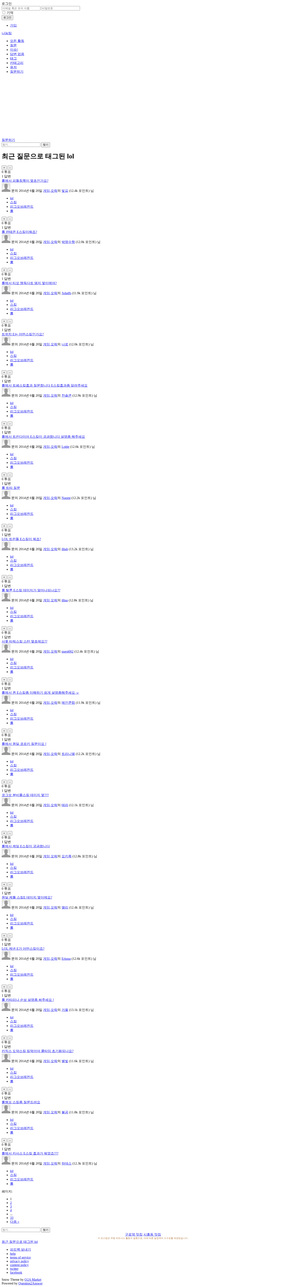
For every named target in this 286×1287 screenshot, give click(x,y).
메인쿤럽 (68, 702)
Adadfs (66, 293)
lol (11, 198)
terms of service (20, 1257)
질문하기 (16, 71)
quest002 (67, 651)
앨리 (65, 907)
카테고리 (16, 63)
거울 (65, 1010)
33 (11, 1218)
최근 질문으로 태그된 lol (20, 1242)
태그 (13, 58)
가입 (13, 25)
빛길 (65, 190)
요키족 (67, 856)
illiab (65, 549)
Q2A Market (32, 1279)
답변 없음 (17, 54)
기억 (10, 12)
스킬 (13, 202)
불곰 (65, 1112)
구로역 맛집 (134, 1234)
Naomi (66, 498)
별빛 (65, 1061)
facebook (16, 1272)
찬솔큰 (67, 395)
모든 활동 (17, 41)
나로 (65, 344)
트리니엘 (68, 754)
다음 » (14, 1221)
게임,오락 (50, 190)
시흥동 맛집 (152, 1234)
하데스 (67, 1163)
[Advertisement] (143, 106)
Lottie (65, 446)
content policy (19, 1265)
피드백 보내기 (20, 1249)
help (13, 1253)
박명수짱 (68, 242)
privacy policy (19, 1261)
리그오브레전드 (21, 206)
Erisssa (66, 958)
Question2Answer (30, 1283)
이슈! (14, 49)
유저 (13, 67)
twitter (14, 1268)
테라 (65, 805)
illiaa (65, 600)
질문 (13, 45)
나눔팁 (7, 33)
